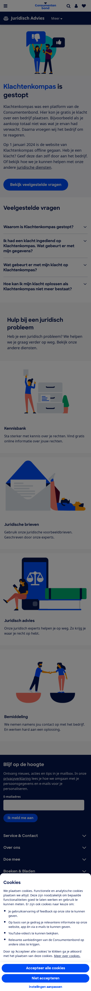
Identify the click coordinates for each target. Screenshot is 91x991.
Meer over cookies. (67, 956)
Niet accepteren (45, 978)
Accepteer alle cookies (45, 968)
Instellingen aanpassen (45, 987)
